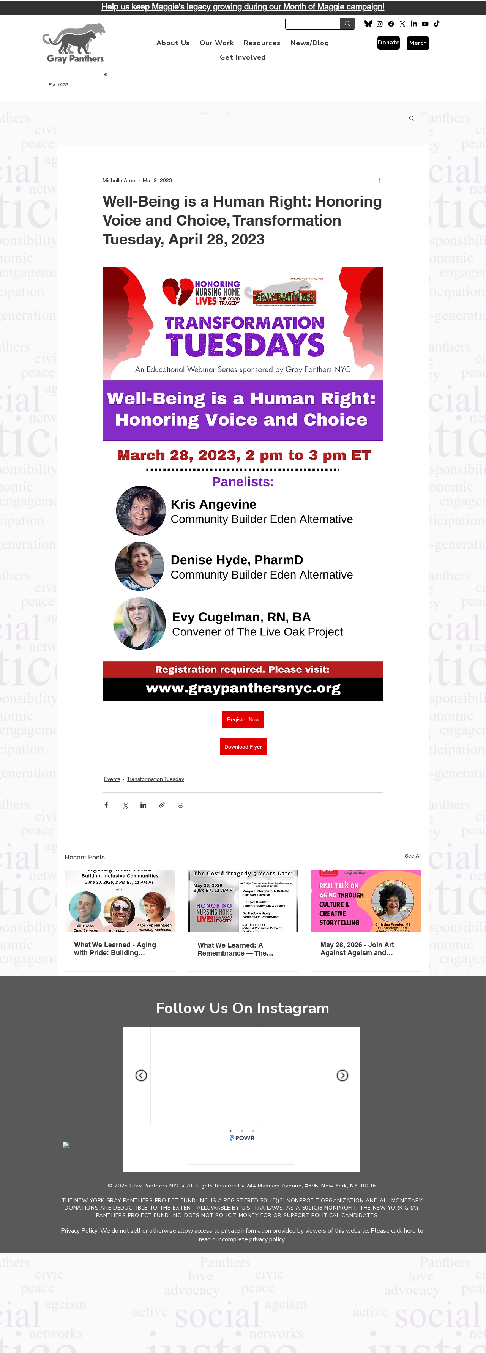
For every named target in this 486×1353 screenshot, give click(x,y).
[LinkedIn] (414, 24)
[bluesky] (368, 24)
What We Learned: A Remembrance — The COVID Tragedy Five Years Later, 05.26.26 (239, 949)
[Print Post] (180, 805)
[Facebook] (391, 24)
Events (112, 779)
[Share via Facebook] (106, 805)
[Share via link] (162, 805)
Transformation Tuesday (155, 779)
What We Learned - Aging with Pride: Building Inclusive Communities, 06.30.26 (115, 949)
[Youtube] (425, 24)
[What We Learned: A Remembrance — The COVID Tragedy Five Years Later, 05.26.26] (243, 901)
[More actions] (378, 180)
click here (403, 1231)
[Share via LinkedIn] (143, 805)
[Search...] (347, 23)
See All (413, 856)
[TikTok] (436, 24)
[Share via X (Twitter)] (124, 805)
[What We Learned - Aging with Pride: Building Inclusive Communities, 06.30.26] (120, 901)
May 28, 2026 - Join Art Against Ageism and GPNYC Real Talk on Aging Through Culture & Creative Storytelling (365, 949)
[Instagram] (379, 24)
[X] (402, 24)
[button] (173, 43)
